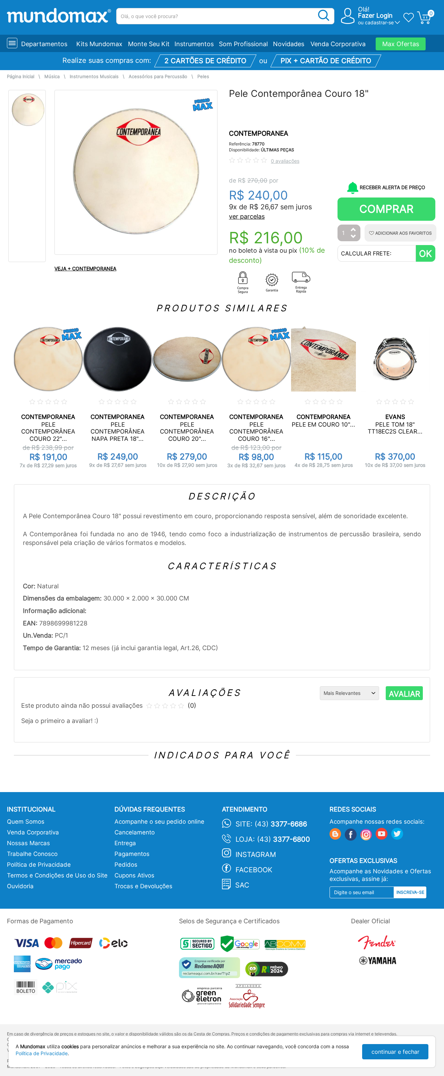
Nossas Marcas (28, 843)
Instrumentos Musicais (94, 76)
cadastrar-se (379, 22)
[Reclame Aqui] (211, 970)
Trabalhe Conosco (32, 853)
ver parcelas (247, 216)
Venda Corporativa (338, 44)
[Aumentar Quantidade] (353, 230)
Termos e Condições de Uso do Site (57, 875)
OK (425, 253)
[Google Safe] (243, 946)
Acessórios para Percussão (158, 76)
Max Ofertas (400, 44)
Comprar (386, 208)
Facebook (254, 870)
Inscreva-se (410, 892)
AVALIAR (404, 693)
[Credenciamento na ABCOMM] (287, 946)
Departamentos (44, 44)
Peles (203, 76)
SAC (242, 885)
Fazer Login (375, 15)
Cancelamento (134, 832)
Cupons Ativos (134, 875)
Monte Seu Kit (149, 44)
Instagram (256, 854)
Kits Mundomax (99, 44)
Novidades (288, 44)
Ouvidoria (20, 886)
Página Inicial (20, 76)
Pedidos (125, 864)
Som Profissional (243, 44)
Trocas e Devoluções (143, 886)
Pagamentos (132, 853)
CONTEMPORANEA (258, 133)
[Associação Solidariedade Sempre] (248, 998)
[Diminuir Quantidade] (353, 237)
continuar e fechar (395, 1051)
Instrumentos (194, 44)
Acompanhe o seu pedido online (159, 821)
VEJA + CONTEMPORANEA (85, 268)
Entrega (125, 843)
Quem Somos (25, 821)
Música (52, 76)
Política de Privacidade (39, 864)
